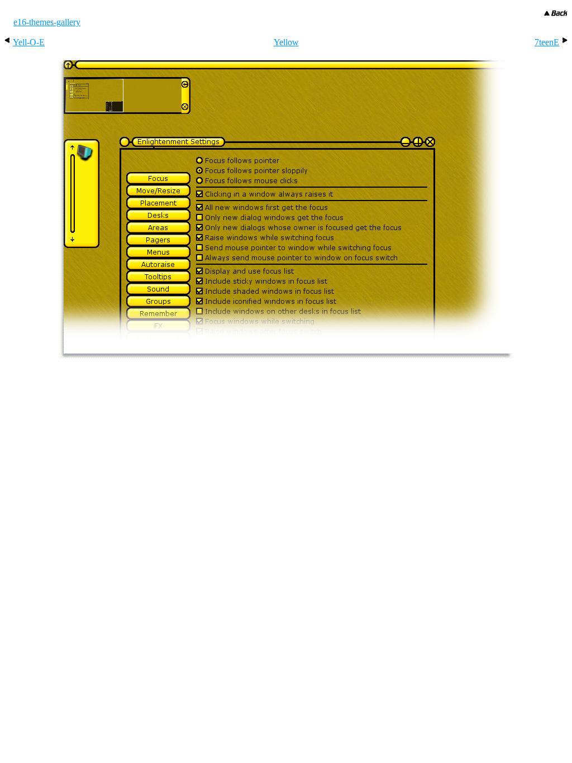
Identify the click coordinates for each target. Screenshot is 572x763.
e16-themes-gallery (46, 22)
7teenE (547, 42)
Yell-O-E (29, 42)
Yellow (286, 42)
